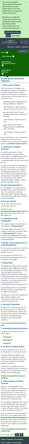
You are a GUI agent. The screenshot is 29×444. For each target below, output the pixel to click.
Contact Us (23, 51)
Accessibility (19, 439)
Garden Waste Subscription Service (8, 62)
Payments (10, 439)
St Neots (6, 343)
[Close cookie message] (25, 3)
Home (3, 52)
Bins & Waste (7, 56)
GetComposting (16, 226)
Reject (8, 35)
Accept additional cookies (12, 32)
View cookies (16, 35)
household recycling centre (16, 143)
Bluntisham (7, 340)
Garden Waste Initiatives (6, 71)
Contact (3, 439)
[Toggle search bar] (22, 42)
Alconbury (6, 337)
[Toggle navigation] (26, 42)
